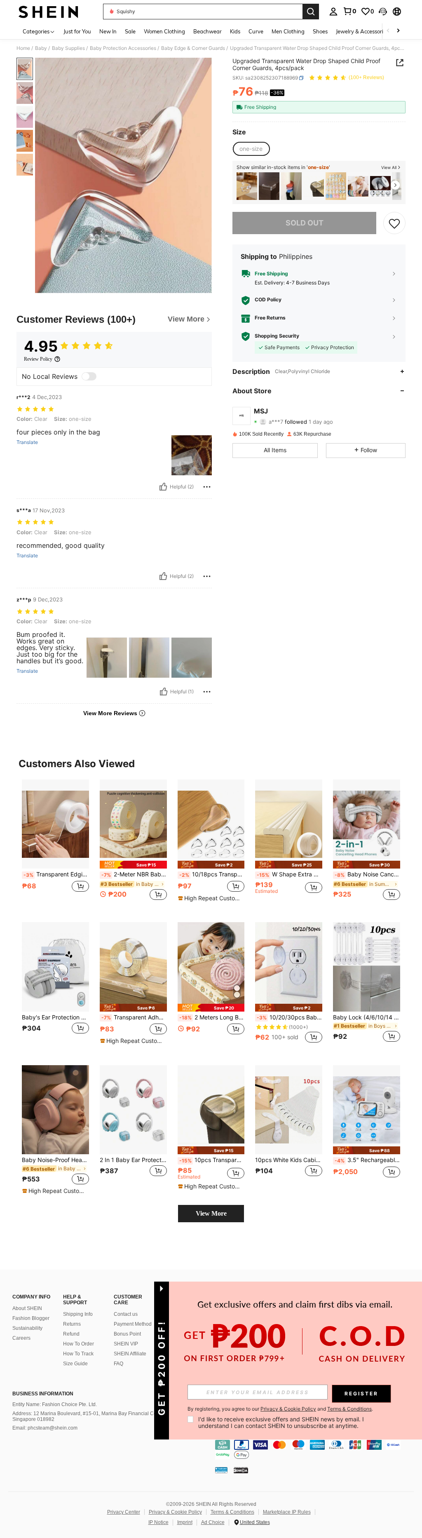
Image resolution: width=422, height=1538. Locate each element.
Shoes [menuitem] (320, 31)
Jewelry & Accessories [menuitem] (362, 31)
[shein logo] (48, 11)
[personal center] (333, 11)
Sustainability (27, 1328)
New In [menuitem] (108, 31)
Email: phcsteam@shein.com (44, 1428)
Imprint (184, 1522)
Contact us (126, 1314)
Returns (72, 1324)
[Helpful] (163, 487)
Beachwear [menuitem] (207, 31)
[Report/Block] (207, 487)
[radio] (251, 149)
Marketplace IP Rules (287, 1512)
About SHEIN (27, 1308)
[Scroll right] (398, 31)
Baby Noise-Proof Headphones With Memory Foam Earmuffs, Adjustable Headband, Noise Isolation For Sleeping (55, 1160)
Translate (27, 442)
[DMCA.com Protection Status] (241, 1469)
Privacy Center (123, 1512)
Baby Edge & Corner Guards (193, 48)
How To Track (78, 1354)
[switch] (89, 376)
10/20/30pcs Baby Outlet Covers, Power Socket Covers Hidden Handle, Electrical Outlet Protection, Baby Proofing (289, 1017)
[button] (383, 11)
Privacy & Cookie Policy (175, 1512)
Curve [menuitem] (256, 31)
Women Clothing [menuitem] (164, 31)
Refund (71, 1334)
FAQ (118, 1364)
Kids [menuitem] (235, 31)
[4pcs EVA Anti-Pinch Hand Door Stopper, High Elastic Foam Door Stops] (380, 186)
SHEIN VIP (126, 1344)
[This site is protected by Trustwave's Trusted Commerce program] (221, 1469)
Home (23, 48)
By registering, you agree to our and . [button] (280, 1409)
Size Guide (75, 1364)
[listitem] (247, 186)
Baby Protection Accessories (123, 48)
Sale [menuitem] (130, 31)
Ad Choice (213, 1522)
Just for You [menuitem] (77, 31)
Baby (41, 48)
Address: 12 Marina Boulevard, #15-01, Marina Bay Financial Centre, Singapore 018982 (89, 1416)
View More (211, 1213)
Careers (21, 1338)
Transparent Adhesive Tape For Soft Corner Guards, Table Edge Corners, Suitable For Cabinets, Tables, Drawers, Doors (134, 1017)
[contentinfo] (316, 1450)
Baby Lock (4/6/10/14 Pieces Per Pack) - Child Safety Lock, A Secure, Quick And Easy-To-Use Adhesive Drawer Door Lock (366, 1017)
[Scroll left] (388, 31)
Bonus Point (127, 1334)
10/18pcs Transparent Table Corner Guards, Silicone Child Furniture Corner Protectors (212, 874)
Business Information (42, 1394)
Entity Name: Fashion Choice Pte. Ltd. (54, 1404)
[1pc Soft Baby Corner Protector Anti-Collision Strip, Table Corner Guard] (358, 186)
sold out (305, 222)
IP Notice (158, 1522)
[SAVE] (394, 223)
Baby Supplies (68, 48)
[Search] (310, 11)
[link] (349, 11)
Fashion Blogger (30, 1318)
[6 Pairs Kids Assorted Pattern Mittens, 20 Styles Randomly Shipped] (336, 186)
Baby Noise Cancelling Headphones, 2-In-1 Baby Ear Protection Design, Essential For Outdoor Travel (367, 874)
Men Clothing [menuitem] (288, 31)
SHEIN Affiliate (130, 1354)
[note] (133, 865)
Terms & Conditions (232, 1512)
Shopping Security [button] (277, 336)
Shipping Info (78, 1314)
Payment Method (133, 1324)
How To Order (78, 1344)
